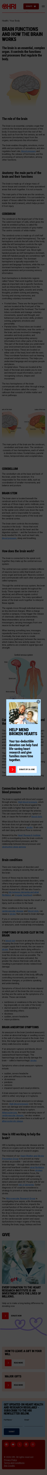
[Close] (38, 702)
